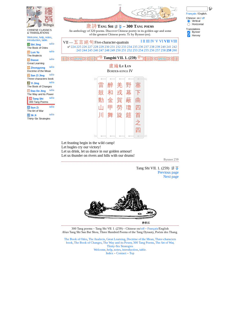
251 (123, 50)
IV (152, 41)
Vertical (196, 20)
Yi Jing (35, 83)
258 (163, 50)
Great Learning (115, 239)
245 (90, 50)
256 (152, 50)
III (148, 41)
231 (112, 46)
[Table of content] (120, 26)
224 (73, 46)
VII (167, 41)
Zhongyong (38, 67)
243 (78, 50)
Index (109, 253)
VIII (174, 41)
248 (107, 50)
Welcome (99, 249)
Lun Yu (35, 52)
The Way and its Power (117, 242)
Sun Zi (35, 107)
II (144, 41)
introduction (130, 249)
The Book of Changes (88, 242)
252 (129, 50)
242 (174, 46)
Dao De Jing (38, 90)
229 (101, 46)
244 (84, 50)
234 (129, 46)
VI (161, 41)
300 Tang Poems (143, 242)
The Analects (97, 239)
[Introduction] (116, 26)
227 (90, 46)
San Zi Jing (38, 75)
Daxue (34, 60)
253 (135, 50)
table (142, 249)
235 (135, 46)
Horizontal (197, 24)
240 (163, 46)
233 (123, 46)
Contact (121, 253)
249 (112, 50)
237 (146, 46)
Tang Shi (38, 98)
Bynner (196, 31)
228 (95, 46)
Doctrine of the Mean (140, 239)
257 (157, 50)
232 (118, 46)
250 (118, 50)
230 (107, 46)
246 (95, 50)
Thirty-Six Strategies (120, 246)
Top (131, 253)
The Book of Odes (75, 239)
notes (117, 249)
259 (168, 50)
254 (140, 50)
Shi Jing (36, 44)
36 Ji (33, 115)
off (142, 228)
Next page (171, 177)
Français (152, 228)
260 (174, 50)
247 (101, 50)
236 (140, 46)
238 (152, 46)
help (109, 249)
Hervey (196, 35)
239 (157, 46)
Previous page (168, 172)
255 (146, 50)
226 (84, 46)
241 (168, 46)
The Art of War (164, 242)
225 (78, 46)
